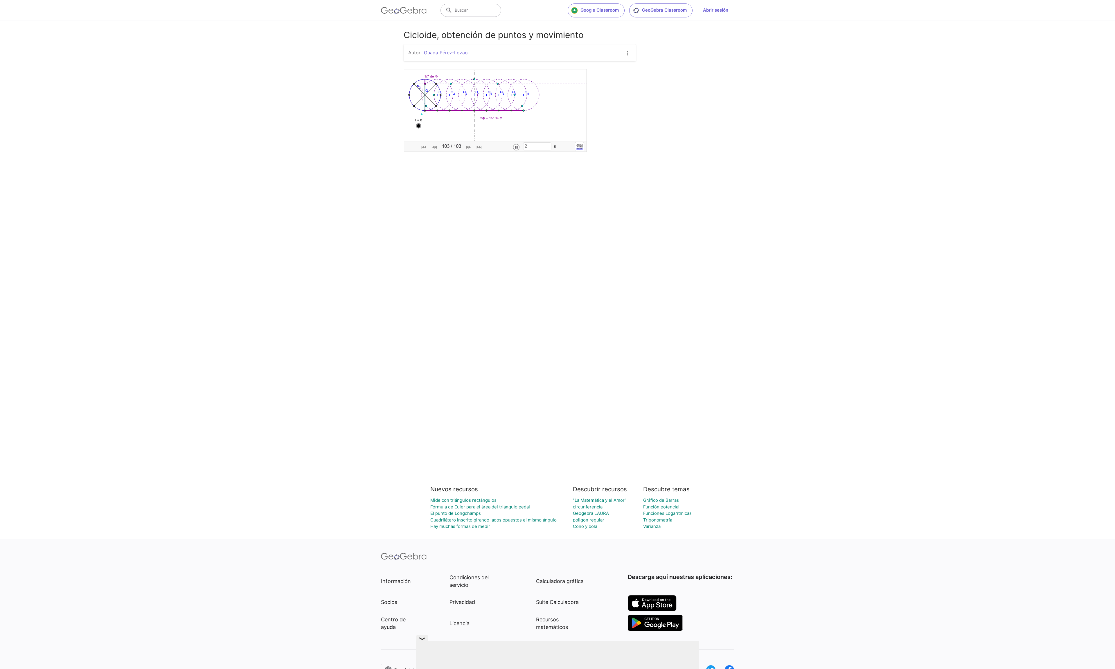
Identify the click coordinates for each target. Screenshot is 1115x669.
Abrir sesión (715, 10)
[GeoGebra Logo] (404, 10)
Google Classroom (599, 10)
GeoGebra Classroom (664, 10)
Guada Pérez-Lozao (446, 52)
